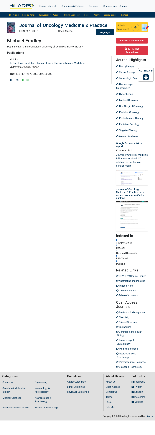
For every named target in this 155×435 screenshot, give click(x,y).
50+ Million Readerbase (133, 50)
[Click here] (21, 6)
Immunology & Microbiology (42, 390)
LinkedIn (138, 391)
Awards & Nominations (132, 40)
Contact (123, 6)
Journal (15, 15)
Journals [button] (52, 6)
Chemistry (7, 382)
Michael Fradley (29, 66)
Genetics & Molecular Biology (13, 390)
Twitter (138, 386)
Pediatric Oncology (129, 112)
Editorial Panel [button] (28, 15)
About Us (110, 381)
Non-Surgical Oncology (131, 106)
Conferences (110, 6)
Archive (97, 15)
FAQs (109, 402)
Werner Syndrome (128, 136)
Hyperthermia (126, 94)
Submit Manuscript (72, 15)
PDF (26, 80)
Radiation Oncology (129, 124)
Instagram (139, 397)
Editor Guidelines (76, 386)
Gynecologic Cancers (130, 78)
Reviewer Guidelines (78, 391)
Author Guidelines (76, 381)
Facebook (139, 381)
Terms (109, 397)
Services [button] (94, 6)
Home (42, 6)
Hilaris (149, 416)
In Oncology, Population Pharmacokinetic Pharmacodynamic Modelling (47, 63)
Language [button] (104, 32)
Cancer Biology (127, 72)
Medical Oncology (128, 100)
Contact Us (111, 391)
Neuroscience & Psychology (43, 399)
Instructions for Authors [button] (49, 15)
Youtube (138, 402)
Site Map (110, 407)
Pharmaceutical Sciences (15, 407)
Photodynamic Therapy (131, 118)
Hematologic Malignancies (124, 86)
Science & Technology (46, 407)
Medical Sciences (11, 397)
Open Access (113, 386)
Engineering (41, 382)
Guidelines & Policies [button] (73, 6)
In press (87, 15)
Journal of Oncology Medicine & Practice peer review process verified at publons (130, 194)
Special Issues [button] (110, 15)
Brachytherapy (126, 66)
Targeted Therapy (128, 130)
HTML (15, 80)
